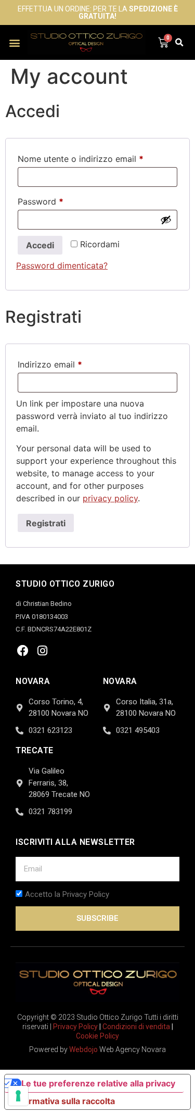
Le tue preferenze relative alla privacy (98, 1083)
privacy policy (110, 498)
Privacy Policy (75, 1026)
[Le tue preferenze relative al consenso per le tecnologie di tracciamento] (18, 1096)
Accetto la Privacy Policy (67, 895)
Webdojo (83, 1049)
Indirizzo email (68, 363)
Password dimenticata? (62, 265)
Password (58, 200)
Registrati (46, 523)
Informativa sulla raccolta (64, 1101)
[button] (14, 42)
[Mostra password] (166, 219)
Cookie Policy (97, 1036)
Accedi (40, 245)
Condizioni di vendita (136, 1026)
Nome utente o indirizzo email (97, 157)
